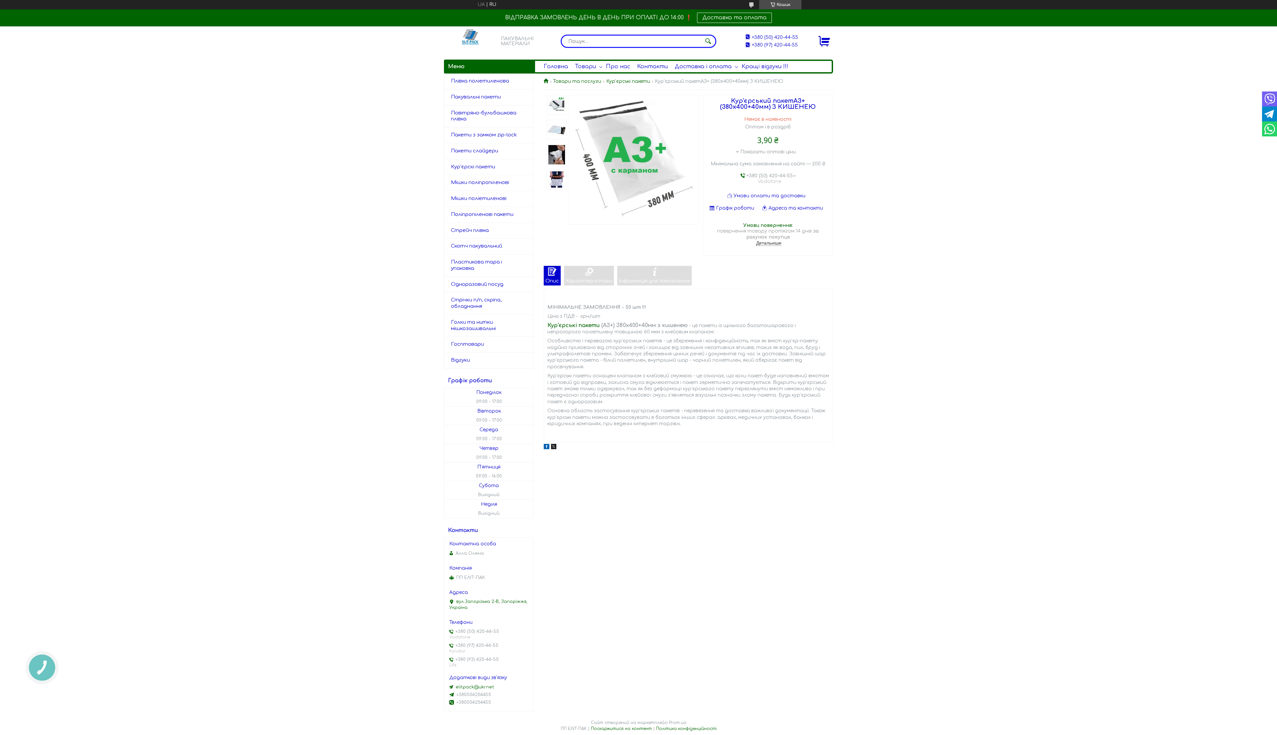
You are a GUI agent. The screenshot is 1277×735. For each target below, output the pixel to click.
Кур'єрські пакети (628, 81)
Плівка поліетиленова (480, 81)
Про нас (618, 67)
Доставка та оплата (734, 18)
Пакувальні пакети (476, 97)
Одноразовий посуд (477, 284)
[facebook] (546, 447)
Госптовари (467, 344)
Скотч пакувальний (476, 246)
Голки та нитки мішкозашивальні (473, 325)
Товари (585, 67)
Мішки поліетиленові (478, 198)
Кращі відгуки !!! (765, 67)
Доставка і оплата (703, 67)
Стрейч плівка (470, 230)
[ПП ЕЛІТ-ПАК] (470, 41)
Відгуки (460, 360)
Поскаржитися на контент (621, 728)
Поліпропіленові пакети (482, 214)
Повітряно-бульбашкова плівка (483, 116)
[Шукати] (708, 41)
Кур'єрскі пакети (473, 167)
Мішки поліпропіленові (480, 182)
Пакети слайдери (474, 151)
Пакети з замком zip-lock (484, 135)
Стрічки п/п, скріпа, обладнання (476, 303)
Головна (556, 67)
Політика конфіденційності (686, 728)
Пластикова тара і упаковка (476, 265)
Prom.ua (677, 722)
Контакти (652, 67)
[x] (553, 447)
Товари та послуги (577, 81)
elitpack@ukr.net (475, 687)
